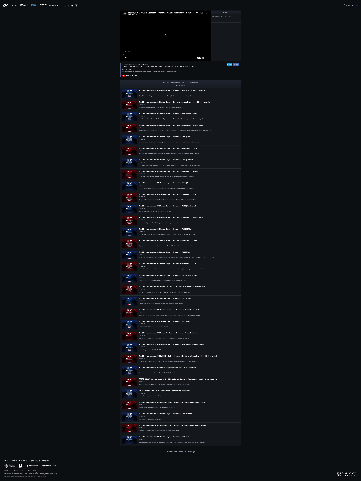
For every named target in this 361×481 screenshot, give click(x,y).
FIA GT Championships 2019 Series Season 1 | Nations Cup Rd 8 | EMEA (164, 390)
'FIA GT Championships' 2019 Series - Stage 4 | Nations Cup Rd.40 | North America (168, 113)
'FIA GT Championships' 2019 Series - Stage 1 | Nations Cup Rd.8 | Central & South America (171, 344)
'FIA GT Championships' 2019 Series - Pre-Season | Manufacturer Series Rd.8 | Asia (168, 333)
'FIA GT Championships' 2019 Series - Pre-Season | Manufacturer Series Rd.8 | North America (172, 287)
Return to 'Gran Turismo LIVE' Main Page (180, 452)
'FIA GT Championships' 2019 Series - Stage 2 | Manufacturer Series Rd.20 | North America (171, 125)
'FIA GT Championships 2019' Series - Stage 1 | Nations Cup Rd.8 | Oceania (165, 414)
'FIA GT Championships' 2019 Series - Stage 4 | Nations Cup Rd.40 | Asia (164, 183)
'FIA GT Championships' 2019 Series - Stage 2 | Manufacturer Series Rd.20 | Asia (167, 194)
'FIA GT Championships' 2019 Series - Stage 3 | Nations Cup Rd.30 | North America (168, 206)
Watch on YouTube (131, 75)
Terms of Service (10, 460)
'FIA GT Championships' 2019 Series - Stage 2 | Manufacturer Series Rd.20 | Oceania (168, 171)
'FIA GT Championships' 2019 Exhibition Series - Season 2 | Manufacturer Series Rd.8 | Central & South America (178, 356)
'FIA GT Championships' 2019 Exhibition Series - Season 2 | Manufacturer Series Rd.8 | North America (181, 379)
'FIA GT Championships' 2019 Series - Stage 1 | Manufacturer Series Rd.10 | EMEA (168, 240)
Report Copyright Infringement (40, 460)
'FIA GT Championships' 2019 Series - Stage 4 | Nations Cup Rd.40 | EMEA (165, 137)
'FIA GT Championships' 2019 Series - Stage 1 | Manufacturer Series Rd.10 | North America (171, 217)
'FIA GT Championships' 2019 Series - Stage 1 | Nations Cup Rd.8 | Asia (164, 437)
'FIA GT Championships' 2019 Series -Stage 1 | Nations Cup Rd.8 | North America (167, 367)
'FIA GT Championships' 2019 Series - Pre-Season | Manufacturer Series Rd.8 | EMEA (169, 310)
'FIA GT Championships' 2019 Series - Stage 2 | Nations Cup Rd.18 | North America (168, 275)
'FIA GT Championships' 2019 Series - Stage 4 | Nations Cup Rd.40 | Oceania (166, 160)
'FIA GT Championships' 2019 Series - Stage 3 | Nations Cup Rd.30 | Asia (164, 252)
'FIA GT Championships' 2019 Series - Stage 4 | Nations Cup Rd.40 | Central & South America (172, 90)
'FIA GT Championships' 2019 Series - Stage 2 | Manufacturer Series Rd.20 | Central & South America (174, 102)
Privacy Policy (22, 460)
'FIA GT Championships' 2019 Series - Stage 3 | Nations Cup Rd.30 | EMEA (165, 229)
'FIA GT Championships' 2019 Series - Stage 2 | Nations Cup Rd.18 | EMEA (165, 298)
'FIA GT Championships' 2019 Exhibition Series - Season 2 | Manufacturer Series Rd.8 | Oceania (172, 425)
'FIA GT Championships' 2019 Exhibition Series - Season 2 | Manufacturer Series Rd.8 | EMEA (172, 402)
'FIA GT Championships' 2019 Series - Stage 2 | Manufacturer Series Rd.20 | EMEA (168, 148)
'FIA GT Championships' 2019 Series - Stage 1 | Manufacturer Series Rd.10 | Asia (167, 264)
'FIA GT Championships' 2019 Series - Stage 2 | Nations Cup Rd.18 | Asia (164, 321)
